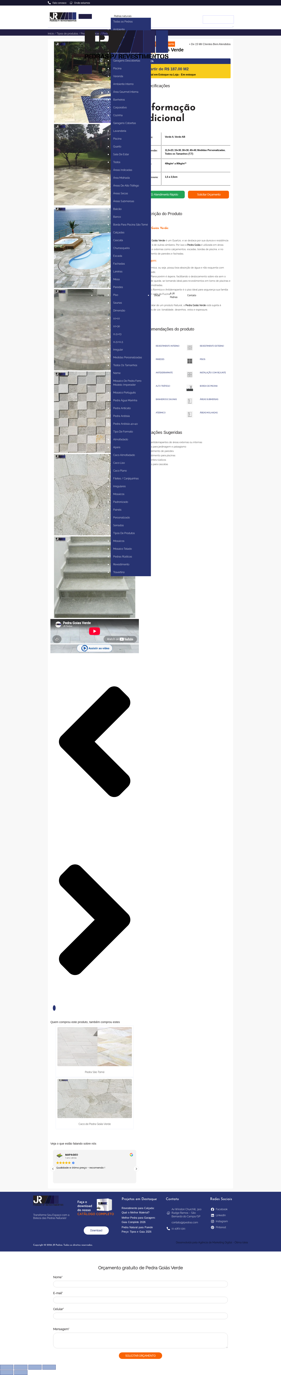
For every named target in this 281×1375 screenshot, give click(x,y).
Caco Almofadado (124, 455)
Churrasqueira (121, 248)
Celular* (58, 1309)
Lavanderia (119, 130)
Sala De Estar (121, 154)
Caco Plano (120, 470)
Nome (116, 373)
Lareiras (117, 271)
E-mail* (58, 1293)
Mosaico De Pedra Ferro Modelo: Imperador (127, 382)
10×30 (116, 326)
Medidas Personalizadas (127, 357)
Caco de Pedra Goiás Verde (95, 1124)
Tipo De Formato (123, 431)
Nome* (58, 1277)
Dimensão (119, 310)
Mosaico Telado (122, 548)
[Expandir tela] (20, 1367)
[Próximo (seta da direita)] (20, 1372)
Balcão (117, 209)
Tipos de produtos (67, 33)
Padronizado (120, 501)
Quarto (117, 146)
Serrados (118, 525)
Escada (117, 255)
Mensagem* (61, 1329)
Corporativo (120, 107)
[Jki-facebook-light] (223, 2)
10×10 (116, 318)
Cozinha (118, 115)
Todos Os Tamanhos (125, 365)
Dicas (157, 295)
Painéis (117, 509)
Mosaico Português (124, 392)
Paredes (118, 287)
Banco (117, 216)
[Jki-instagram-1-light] (227, 2)
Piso (115, 294)
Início (51, 33)
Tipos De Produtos (124, 533)
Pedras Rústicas (122, 556)
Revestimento (121, 564)
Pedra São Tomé (94, 1072)
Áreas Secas (120, 193)
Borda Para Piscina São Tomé (130, 224)
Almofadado (120, 439)
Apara (116, 447)
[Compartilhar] (35, 1367)
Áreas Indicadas (122, 170)
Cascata (118, 240)
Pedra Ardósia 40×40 (125, 423)
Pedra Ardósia (121, 416)
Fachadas (119, 263)
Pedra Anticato (122, 408)
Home (101, 295)
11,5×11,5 (118, 341)
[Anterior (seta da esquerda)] (6, 1372)
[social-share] (54, 1008)
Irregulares (119, 486)
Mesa (116, 279)
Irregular (118, 349)
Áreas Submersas (123, 201)
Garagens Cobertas (124, 123)
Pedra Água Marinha (125, 400)
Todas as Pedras (123, 21)
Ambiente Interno (123, 84)
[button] (94, 648)
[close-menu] (85, 69)
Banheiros (119, 99)
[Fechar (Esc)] (49, 1367)
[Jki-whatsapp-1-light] (232, 2)
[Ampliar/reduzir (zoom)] (6, 1367)
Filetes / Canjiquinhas (126, 478)
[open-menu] (85, 16)
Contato (191, 295)
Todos (116, 162)
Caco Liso (119, 462)
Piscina (117, 68)
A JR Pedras (173, 295)
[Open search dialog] (229, 11)
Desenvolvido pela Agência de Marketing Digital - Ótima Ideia (212, 1242)
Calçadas (118, 232)
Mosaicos (118, 494)
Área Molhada (121, 177)
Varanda (118, 76)
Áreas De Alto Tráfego (126, 185)
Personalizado (121, 517)
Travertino (119, 572)
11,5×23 (117, 334)
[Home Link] (127, 63)
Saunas (117, 302)
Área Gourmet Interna (125, 91)
